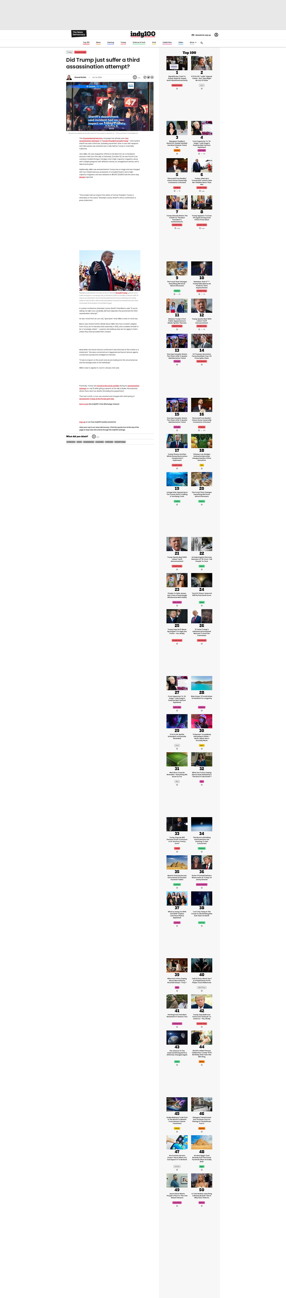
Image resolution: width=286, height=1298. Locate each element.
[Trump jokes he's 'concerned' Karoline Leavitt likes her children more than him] (201, 165)
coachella (99, 442)
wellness (201, 707)
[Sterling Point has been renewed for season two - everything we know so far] (177, 1001)
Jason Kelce (177, 1202)
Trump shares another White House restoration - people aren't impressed (177, 457)
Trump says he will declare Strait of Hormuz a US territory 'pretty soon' (177, 840)
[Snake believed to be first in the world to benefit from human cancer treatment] (177, 1104)
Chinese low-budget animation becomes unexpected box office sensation (201, 457)
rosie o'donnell (201, 884)
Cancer (177, 1128)
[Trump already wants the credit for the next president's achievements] (177, 202)
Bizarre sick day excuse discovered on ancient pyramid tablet (177, 878)
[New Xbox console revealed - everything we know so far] (177, 759)
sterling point (177, 1023)
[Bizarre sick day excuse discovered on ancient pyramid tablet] (177, 862)
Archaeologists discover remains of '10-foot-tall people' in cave (201, 559)
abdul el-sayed (177, 85)
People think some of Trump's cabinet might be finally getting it (201, 1261)
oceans (177, 501)
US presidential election (93, 138)
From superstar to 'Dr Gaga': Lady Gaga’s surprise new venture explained (202, 144)
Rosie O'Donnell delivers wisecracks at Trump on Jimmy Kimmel (202, 878)
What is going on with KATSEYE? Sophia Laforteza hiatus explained (177, 915)
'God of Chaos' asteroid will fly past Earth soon (202, 594)
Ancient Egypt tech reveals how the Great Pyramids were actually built (201, 1159)
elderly (202, 1061)
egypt (201, 1166)
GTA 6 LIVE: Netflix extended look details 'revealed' (177, 736)
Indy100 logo (143, 34)
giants (202, 566)
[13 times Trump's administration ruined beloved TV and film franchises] (201, 616)
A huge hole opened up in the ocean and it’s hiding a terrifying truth (177, 494)
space (202, 602)
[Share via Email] (152, 77)
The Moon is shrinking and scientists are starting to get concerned (202, 840)
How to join (83, 404)
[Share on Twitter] (148, 77)
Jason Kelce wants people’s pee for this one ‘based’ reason (177, 1196)
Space (177, 1061)
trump (177, 848)
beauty (202, 1202)
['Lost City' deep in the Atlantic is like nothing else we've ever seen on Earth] (201, 898)
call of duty (201, 987)
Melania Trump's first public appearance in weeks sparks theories (177, 321)
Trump (123, 42)
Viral (154, 42)
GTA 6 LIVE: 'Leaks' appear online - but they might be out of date (201, 78)
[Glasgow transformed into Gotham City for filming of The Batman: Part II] (201, 1104)
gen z (202, 745)
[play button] (110, 106)
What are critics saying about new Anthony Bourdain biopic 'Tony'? (177, 981)
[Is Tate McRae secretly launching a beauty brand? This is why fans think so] (201, 1180)
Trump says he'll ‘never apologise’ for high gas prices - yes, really (177, 631)
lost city (201, 922)
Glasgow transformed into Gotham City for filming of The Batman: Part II (201, 1120)
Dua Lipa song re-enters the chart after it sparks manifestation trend (177, 356)
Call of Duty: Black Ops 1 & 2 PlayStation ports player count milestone (202, 981)
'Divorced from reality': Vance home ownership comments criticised (177, 180)
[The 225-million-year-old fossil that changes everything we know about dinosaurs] (177, 268)
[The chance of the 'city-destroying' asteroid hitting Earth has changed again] (177, 1037)
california (109, 442)
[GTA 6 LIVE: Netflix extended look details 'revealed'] (177, 721)
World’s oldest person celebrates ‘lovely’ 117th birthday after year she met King (202, 1054)
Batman (201, 1128)
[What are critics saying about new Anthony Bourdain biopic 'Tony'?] (177, 965)
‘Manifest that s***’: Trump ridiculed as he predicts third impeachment (202, 285)
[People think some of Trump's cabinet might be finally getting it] (201, 1245)
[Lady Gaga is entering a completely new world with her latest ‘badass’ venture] (201, 128)
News (98, 42)
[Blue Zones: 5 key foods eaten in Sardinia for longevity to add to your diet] (201, 683)
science (177, 291)
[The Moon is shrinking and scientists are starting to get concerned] (201, 824)
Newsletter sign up (203, 35)
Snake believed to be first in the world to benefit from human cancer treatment (177, 1120)
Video (180, 42)
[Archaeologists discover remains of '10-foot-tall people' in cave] (201, 544)
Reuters (82, 177)
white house (202, 640)
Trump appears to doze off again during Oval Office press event (202, 218)
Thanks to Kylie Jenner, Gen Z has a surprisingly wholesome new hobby (177, 595)
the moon (202, 848)
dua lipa (177, 361)
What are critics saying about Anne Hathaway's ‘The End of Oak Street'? (202, 775)
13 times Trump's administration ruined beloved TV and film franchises (201, 632)
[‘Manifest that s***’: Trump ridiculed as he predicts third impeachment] (201, 268)
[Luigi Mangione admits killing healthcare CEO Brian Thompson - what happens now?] (177, 1281)
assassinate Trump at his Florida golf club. (96, 399)
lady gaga (202, 150)
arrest (79, 442)
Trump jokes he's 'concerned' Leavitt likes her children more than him (201, 181)
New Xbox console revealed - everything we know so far (177, 775)
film (202, 465)
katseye (177, 922)
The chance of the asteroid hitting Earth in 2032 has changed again (177, 1053)
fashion (177, 150)
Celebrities (167, 42)
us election (71, 442)
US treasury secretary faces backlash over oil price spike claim (201, 356)
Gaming (110, 42)
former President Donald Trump (115, 141)
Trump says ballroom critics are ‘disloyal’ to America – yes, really (201, 1017)
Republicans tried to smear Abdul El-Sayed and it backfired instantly (177, 78)
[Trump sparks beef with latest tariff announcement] (201, 305)
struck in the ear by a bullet (108, 386)
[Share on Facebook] (144, 77)
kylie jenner (177, 602)
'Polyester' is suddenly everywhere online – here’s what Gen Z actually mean (202, 737)
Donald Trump (121, 293)
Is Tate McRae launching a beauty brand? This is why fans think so (202, 1196)
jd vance (177, 187)
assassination (89, 442)
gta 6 (201, 85)
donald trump (80, 52)
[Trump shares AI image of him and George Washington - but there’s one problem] (177, 1245)
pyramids (177, 884)
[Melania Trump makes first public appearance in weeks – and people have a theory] (177, 305)
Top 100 (86, 42)
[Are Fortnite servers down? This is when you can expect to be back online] (177, 1142)
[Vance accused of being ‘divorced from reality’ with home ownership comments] (177, 165)
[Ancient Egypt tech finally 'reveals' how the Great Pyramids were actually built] (201, 1142)
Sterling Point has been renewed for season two (177, 1016)
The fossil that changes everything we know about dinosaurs (177, 284)
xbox (177, 781)
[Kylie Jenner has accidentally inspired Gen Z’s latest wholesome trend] (177, 580)
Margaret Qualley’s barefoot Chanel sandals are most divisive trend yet (177, 144)
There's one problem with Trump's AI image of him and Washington (177, 1261)
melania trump (177, 326)
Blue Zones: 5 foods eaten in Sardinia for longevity (201, 697)
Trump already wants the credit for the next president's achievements (177, 219)
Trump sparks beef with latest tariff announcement (201, 321)
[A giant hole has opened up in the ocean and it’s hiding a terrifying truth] (177, 479)
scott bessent (201, 361)
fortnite (177, 1166)
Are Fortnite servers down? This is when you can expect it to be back (177, 1158)
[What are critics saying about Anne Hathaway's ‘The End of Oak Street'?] (201, 759)
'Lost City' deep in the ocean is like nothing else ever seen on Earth (201, 914)
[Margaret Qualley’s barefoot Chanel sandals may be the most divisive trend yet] (177, 128)
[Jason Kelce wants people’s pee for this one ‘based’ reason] (177, 1180)
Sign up (82, 422)
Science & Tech (139, 42)
